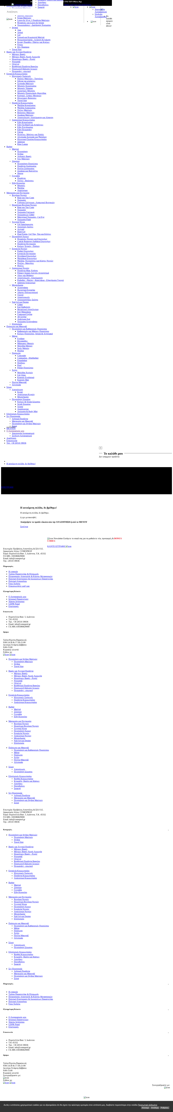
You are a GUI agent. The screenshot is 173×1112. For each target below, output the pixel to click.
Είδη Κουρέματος (25, 122)
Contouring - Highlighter (28, 358)
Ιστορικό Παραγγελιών (18, 599)
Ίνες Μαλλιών (23, 159)
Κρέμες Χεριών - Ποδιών (28, 246)
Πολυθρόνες (43, 5)
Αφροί (20, 32)
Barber (9, 146)
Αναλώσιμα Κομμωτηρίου (23, 120)
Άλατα (20, 406)
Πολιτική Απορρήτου (18, 581)
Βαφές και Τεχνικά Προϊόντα (18, 52)
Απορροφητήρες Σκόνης (27, 300)
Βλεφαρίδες (22, 341)
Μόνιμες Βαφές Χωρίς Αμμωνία (26, 57)
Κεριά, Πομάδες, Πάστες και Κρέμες (33, 42)
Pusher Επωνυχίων (25, 251)
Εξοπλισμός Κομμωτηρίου (18, 414)
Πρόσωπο (16, 353)
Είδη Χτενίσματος (25, 127)
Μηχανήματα (17, 285)
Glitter (20, 304)
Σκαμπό (41, 7)
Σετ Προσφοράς (13, 416)
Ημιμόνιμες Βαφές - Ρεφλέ (23, 59)
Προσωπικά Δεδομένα (147, 1105)
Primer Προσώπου (25, 368)
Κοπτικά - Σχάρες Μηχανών (29, 95)
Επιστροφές (14, 606)
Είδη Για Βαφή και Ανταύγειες (30, 125)
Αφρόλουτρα (23, 409)
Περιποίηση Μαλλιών (23, 661)
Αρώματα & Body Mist (27, 411)
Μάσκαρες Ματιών (25, 343)
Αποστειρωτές (23, 297)
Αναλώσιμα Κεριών (26, 394)
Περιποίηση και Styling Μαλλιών (26, 423)
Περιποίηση (22, 151)
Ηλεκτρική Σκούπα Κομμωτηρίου (32, 139)
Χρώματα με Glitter (25, 215)
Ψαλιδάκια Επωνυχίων (27, 258)
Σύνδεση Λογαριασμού (101, 15)
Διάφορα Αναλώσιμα (26, 283)
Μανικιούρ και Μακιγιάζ (22, 421)
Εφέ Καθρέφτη (23, 307)
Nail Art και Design (20, 302)
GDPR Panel (14, 604)
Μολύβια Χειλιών (25, 372)
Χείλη (14, 370)
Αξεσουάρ (16, 385)
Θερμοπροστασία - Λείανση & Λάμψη (33, 40)
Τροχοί (20, 295)
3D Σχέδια (21, 317)
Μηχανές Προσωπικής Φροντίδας (31, 93)
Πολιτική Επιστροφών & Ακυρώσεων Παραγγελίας (31, 579)
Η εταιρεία (13, 571)
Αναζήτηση (11, 438)
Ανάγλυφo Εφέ (23, 319)
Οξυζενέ (15, 64)
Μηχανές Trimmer (25, 88)
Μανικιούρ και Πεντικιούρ (17, 193)
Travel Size (16, 49)
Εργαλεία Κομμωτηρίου (16, 74)
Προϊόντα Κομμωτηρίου (22, 103)
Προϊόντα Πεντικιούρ (26, 244)
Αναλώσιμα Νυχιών (20, 268)
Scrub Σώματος (24, 404)
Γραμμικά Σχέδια (24, 314)
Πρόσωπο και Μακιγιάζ (16, 326)
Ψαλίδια (20, 188)
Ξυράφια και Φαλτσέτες (27, 171)
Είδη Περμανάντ (24, 129)
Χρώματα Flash (24, 219)
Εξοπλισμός (17, 324)
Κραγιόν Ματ (23, 380)
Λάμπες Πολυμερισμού (27, 292)
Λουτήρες (42, 2)
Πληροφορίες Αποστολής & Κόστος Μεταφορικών (30, 576)
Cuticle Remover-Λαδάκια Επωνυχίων (33, 241)
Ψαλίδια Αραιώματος (26, 108)
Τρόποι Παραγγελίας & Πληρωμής (24, 574)
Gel (18, 35)
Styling (20, 154)
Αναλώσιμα (22, 190)
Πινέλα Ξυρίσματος (25, 168)
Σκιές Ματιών (23, 348)
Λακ (19, 30)
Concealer (21, 355)
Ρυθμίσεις (164, 1108)
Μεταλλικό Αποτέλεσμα (27, 309)
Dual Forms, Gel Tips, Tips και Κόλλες (34, 234)
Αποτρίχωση (17, 389)
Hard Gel (21, 232)
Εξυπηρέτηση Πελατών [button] (86, 1009)
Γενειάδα (16, 176)
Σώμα (8, 387)
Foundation (22, 360)
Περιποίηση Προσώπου (27, 164)
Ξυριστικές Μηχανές (26, 91)
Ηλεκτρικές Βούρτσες (26, 98)
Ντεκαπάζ (16, 61)
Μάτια (14, 336)
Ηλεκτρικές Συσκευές (21, 76)
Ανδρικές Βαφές (24, 156)
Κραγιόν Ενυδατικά (25, 377)
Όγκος (20, 44)
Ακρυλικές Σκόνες (25, 227)
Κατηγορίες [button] (86, 830)
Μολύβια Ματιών (24, 346)
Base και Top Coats (25, 198)
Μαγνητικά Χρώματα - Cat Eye (30, 217)
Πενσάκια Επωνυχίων (26, 256)
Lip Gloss (21, 375)
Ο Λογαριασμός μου (15, 431)
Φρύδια (20, 351)
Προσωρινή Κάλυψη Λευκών (24, 69)
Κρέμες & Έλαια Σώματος (28, 402)
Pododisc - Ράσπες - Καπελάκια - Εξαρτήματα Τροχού (40, 280)
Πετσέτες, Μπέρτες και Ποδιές (30, 134)
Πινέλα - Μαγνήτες (25, 263)
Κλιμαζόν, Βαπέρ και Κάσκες (26, 781)
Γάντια (20, 132)
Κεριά (20, 392)
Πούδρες (21, 363)
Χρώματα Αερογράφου (27, 321)
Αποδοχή (154, 1108)
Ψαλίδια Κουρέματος (26, 105)
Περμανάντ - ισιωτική (21, 71)
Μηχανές (21, 185)
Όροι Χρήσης (14, 584)
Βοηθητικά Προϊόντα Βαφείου (25, 66)
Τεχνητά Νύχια (18, 222)
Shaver (20, 173)
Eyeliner (20, 338)
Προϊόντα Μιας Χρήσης (27, 270)
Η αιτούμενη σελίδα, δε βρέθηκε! (21, 464)
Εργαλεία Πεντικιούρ (26, 253)
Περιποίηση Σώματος (21, 399)
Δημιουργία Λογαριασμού (101, 10)
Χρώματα (21, 200)
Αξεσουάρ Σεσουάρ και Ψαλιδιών (32, 137)
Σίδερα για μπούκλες (26, 81)
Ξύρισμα (15, 161)
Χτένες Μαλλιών (24, 110)
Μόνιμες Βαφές (18, 54)
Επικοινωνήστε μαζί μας (19, 586)
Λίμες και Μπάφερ (25, 275)
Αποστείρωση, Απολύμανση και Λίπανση (35, 117)
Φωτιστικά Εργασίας (26, 290)
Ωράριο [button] (86, 1055)
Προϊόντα (21, 178)
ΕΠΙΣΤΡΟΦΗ (7, 487)
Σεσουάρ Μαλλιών (25, 83)
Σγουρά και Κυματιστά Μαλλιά (30, 37)
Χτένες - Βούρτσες (25, 181)
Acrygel (20, 229)
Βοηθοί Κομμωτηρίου (23, 779)
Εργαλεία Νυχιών (19, 249)
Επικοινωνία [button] (86, 1032)
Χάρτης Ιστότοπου (16, 601)
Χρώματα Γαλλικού (25, 212)
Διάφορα (21, 142)
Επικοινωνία (11, 440)
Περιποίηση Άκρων (20, 236)
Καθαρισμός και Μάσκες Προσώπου (33, 331)
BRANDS (11, 428)
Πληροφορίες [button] (86, 984)
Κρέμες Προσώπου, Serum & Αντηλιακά (35, 334)
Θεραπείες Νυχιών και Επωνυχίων (32, 239)
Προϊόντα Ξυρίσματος (26, 166)
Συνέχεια (24, 526)
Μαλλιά (15, 149)
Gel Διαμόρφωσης (25, 224)
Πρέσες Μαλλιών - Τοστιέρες (30, 78)
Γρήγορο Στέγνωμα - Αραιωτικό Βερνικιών (36, 202)
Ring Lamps (22, 144)
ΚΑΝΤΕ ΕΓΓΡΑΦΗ (56, 546)
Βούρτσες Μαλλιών (25, 112)
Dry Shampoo (23, 47)
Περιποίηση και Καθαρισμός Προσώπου (29, 329)
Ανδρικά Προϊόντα (20, 419)
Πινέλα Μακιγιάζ (19, 382)
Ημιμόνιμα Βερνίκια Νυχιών (24, 205)
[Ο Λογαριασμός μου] (92, 7)
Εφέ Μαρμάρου (24, 312)
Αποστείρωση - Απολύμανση (30, 278)
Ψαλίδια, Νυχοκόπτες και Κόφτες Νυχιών (35, 261)
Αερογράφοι (22, 287)
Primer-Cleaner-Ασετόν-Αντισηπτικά (33, 273)
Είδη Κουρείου (18, 183)
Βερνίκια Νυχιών (19, 195)
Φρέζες (20, 266)
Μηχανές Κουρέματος (26, 86)
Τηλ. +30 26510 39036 (16, 443)
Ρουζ (19, 365)
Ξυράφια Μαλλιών (25, 115)
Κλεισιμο (145, 1108)
